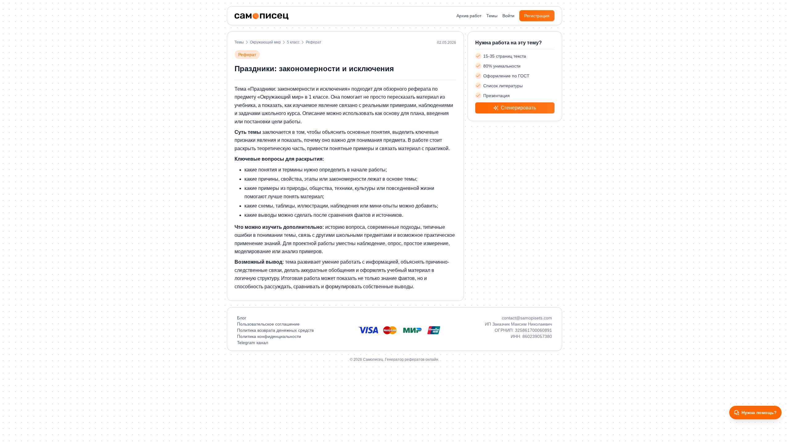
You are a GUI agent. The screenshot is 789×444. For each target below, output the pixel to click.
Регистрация (537, 15)
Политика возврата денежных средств (275, 330)
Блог (241, 317)
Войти (508, 15)
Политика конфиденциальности (269, 336)
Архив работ (468, 15)
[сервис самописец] (261, 16)
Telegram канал (252, 342)
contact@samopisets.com (527, 317)
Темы (491, 15)
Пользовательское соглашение (268, 324)
